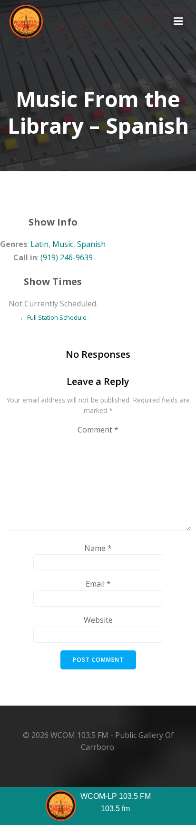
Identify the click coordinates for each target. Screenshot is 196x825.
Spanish (91, 244)
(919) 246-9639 (66, 257)
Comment (98, 429)
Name (98, 548)
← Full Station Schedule (53, 317)
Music (62, 244)
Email (98, 584)
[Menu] (178, 21)
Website (98, 620)
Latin (39, 244)
